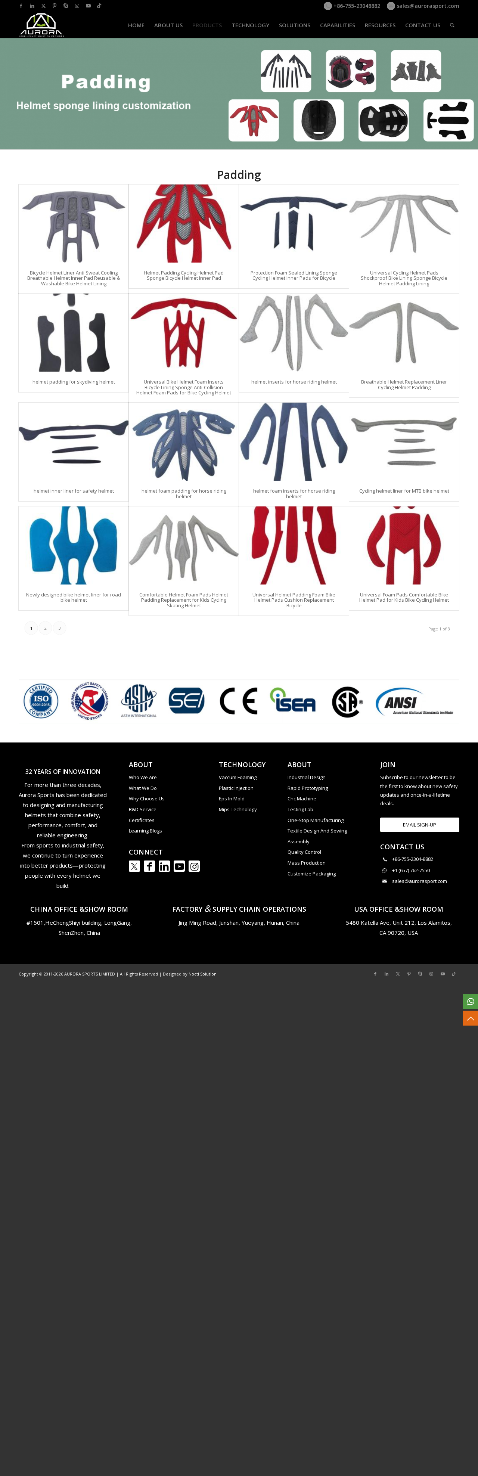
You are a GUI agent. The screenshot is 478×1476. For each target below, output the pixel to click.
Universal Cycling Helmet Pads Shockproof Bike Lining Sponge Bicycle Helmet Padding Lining (404, 278)
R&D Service (142, 809)
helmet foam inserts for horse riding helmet (294, 493)
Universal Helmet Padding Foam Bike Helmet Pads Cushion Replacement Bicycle (293, 600)
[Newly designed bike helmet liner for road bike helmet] (73, 545)
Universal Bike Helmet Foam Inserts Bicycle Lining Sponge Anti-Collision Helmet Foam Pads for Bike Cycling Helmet (183, 387)
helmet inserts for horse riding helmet (294, 381)
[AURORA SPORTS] (42, 25)
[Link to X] (43, 5)
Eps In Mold (232, 798)
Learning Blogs (145, 830)
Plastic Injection (236, 788)
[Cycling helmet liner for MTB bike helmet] (404, 442)
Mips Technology (238, 809)
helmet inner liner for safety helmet (74, 490)
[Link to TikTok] (99, 5)
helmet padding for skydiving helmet (73, 381)
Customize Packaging (312, 873)
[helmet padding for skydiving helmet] (73, 333)
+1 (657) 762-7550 (411, 870)
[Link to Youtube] (88, 5)
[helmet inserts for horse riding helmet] (294, 333)
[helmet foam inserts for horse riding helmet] (294, 442)
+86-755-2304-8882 (412, 859)
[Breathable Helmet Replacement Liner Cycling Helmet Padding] (404, 333)
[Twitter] (134, 866)
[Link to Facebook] (21, 5)
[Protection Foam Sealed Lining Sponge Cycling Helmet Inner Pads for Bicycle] (294, 223)
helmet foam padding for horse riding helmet (184, 493)
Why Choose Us (147, 798)
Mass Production (307, 862)
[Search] (452, 25)
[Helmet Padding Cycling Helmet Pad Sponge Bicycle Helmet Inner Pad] (184, 223)
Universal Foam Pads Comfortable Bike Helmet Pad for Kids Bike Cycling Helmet (404, 597)
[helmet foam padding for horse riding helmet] (184, 442)
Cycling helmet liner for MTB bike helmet (404, 490)
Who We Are (143, 777)
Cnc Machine (302, 798)
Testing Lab (300, 809)
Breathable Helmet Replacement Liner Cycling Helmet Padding (404, 384)
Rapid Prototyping (308, 788)
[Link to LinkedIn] (32, 5)
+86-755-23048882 (356, 5)
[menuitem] (136, 25)
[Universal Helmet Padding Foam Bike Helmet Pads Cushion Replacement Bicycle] (294, 545)
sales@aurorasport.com (427, 5)
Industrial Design (307, 777)
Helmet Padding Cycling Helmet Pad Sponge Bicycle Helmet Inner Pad (184, 275)
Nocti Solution (203, 974)
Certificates (142, 820)
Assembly (299, 841)
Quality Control (304, 852)
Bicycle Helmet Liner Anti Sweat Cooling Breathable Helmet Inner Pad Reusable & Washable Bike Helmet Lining (73, 278)
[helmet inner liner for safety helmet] (73, 442)
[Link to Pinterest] (54, 5)
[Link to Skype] (65, 5)
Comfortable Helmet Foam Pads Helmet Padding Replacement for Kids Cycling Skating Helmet (183, 600)
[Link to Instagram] (77, 5)
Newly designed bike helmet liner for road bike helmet (73, 597)
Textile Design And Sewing (317, 830)
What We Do (143, 788)
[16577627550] (470, 1001)
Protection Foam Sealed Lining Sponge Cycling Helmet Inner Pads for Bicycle (294, 275)
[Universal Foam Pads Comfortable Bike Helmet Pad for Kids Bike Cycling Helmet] (404, 545)
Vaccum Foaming (238, 777)
